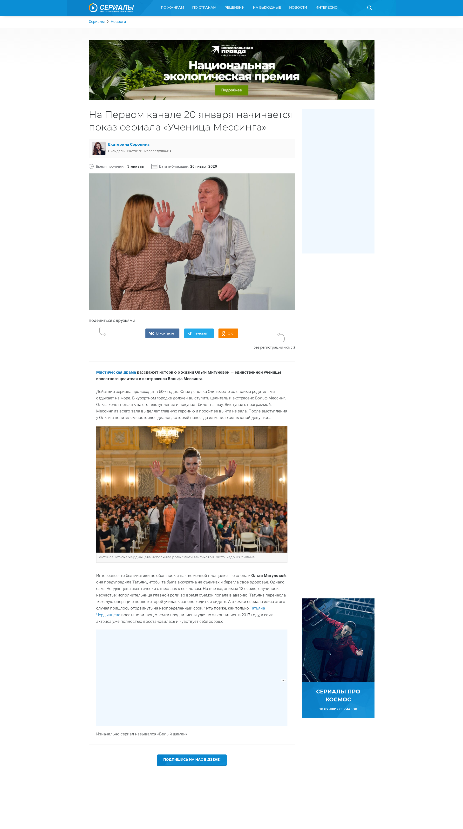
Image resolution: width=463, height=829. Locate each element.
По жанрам (172, 7)
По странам (204, 7)
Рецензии (235, 7)
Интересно (326, 7)
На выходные (267, 7)
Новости (298, 7)
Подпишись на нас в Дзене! (191, 759)
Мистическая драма (116, 372)
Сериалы (97, 21)
